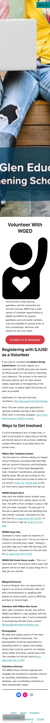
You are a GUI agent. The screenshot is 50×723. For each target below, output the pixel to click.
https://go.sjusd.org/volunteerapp (31, 401)
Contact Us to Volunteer (25, 339)
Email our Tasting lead (26, 482)
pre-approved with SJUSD (28, 518)
